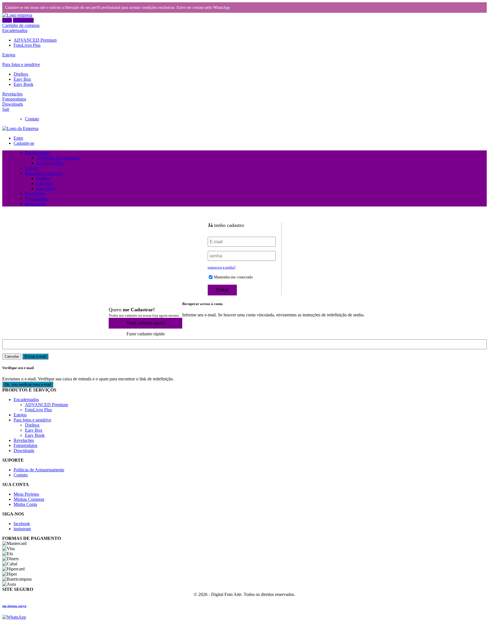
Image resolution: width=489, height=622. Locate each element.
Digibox (21, 74)
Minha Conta (25, 504)
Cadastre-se (23, 20)
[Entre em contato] (14, 617)
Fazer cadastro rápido (145, 333)
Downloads (12, 104)
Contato (32, 118)
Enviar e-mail (35, 356)
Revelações (12, 93)
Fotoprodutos (14, 99)
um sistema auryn (14, 606)
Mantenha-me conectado (233, 277)
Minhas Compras (29, 499)
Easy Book (23, 84)
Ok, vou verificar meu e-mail (28, 384)
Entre (7, 20)
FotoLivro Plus (27, 45)
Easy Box (22, 79)
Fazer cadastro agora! (145, 323)
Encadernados (14, 30)
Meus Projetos (26, 494)
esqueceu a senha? (222, 267)
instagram (22, 528)
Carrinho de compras (21, 25)
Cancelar (12, 356)
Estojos (8, 54)
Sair (5, 109)
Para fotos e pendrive (21, 64)
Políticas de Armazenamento (39, 469)
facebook (22, 523)
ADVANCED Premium (35, 40)
